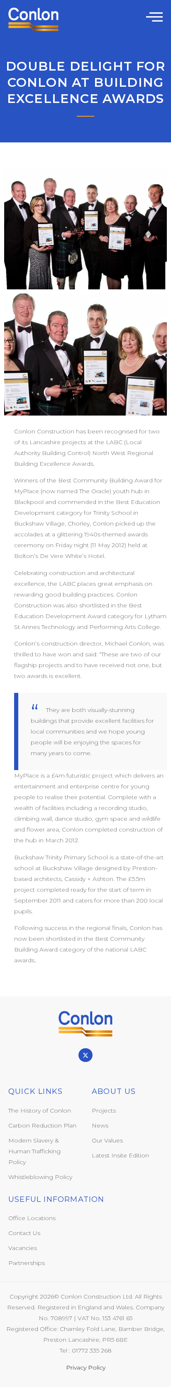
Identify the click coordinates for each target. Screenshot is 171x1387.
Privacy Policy (85, 1367)
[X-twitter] (85, 1055)
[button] (154, 16)
